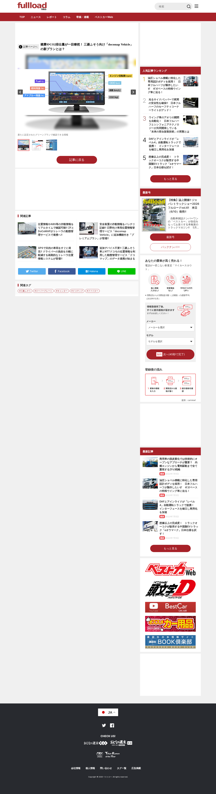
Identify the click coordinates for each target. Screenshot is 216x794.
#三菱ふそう (25, 291)
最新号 (170, 237)
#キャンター (62, 291)
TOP (22, 17)
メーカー (151, 321)
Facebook (112, 725)
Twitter (104, 725)
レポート (52, 17)
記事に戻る (76, 160)
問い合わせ (106, 768)
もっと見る (170, 178)
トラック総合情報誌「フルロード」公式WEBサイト (32, 6)
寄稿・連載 (82, 17)
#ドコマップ (77, 291)
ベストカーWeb (104, 17)
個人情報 (90, 768)
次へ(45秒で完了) (171, 354)
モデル (149, 335)
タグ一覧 (121, 768)
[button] (20, 92)
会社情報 (75, 768)
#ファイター (92, 291)
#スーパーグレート (43, 291)
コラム (66, 17)
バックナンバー (170, 247)
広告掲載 (136, 768)
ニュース (36, 17)
